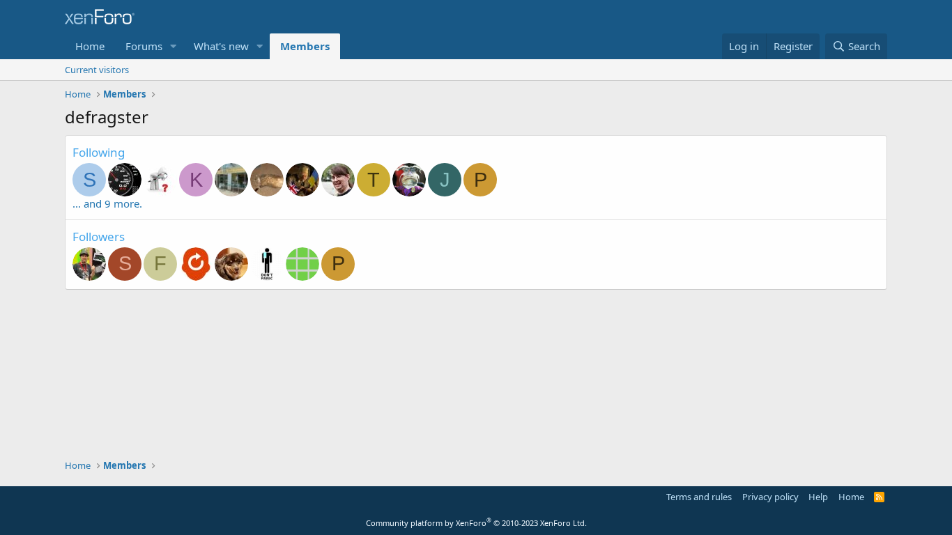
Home (90, 46)
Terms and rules (699, 496)
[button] (173, 46)
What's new (221, 46)
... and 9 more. (107, 203)
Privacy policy (770, 496)
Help (818, 496)
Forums (143, 46)
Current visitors (97, 69)
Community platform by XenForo (476, 523)
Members (305, 46)
